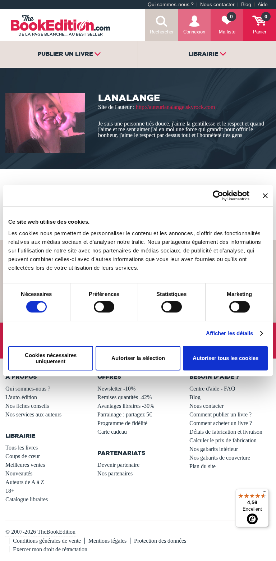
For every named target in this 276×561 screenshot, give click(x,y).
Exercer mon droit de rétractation (50, 549)
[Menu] (264, 493)
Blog (246, 4)
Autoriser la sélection (138, 358)
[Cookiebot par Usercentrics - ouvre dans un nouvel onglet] (218, 195)
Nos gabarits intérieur (213, 449)
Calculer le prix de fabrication (223, 440)
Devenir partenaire (118, 465)
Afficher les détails (229, 333)
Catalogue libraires (26, 499)
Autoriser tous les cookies (225, 358)
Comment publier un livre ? (220, 414)
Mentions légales (107, 541)
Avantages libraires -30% (125, 406)
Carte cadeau (112, 432)
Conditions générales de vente (47, 541)
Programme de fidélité (122, 423)
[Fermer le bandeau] (265, 195)
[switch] (104, 307)
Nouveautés (18, 473)
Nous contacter (217, 4)
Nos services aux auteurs (33, 414)
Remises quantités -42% (124, 397)
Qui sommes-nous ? (171, 4)
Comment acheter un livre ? (220, 423)
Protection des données (160, 541)
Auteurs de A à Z (24, 482)
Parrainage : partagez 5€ (124, 414)
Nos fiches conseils (27, 406)
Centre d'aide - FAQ (212, 389)
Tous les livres (21, 447)
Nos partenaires (115, 473)
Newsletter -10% (116, 389)
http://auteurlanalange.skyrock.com (175, 107)
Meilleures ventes (25, 465)
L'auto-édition (21, 397)
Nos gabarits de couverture (219, 458)
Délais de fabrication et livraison (225, 432)
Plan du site (202, 466)
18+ (9, 491)
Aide (263, 4)
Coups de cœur (22, 456)
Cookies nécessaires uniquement (51, 358)
